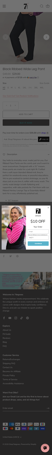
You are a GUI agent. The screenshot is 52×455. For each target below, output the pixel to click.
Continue (38, 243)
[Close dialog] (48, 207)
